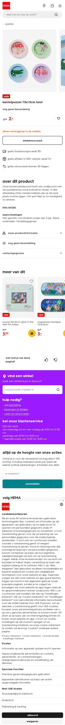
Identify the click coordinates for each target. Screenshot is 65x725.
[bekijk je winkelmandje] (52, 5)
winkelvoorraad (32, 140)
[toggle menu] (60, 6)
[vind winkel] (58, 390)
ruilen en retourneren (16, 413)
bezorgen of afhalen (16, 409)
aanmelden (33, 483)
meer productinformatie (23, 233)
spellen (9, 23)
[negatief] (55, 360)
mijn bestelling (12, 404)
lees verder (9, 207)
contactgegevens (13, 253)
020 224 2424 (10, 426)
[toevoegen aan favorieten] (58, 118)
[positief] (46, 360)
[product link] (19, 297)
